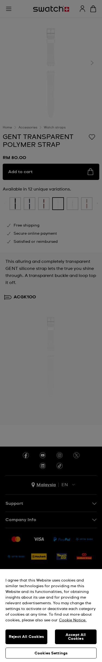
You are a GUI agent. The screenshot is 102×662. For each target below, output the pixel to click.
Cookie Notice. (72, 620)
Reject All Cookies (26, 637)
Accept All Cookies (76, 637)
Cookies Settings (51, 653)
